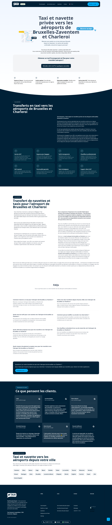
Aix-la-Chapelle (18, 478)
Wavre (43, 470)
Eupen (88, 474)
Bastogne (23, 474)
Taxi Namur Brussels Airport (63, 510)
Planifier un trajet (44, 508)
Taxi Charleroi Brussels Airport (63, 505)
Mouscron (81, 470)
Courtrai (81, 474)
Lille (95, 474)
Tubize (57, 470)
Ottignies (58, 474)
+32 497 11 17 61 (77, 510)
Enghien (74, 474)
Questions (59, 4)
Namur (30, 470)
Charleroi (16, 470)
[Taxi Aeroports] (16, 4)
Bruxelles (38, 474)
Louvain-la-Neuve (48, 474)
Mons (23, 470)
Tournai (74, 470)
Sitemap (42, 516)
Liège (37, 470)
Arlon (31, 474)
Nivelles (50, 470)
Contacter (76, 505)
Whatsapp (76, 508)
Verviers (90, 470)
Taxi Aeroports (43, 505)
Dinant (16, 474)
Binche (66, 474)
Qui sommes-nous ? (51, 4)
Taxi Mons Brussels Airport (62, 508)
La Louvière (66, 470)
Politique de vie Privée (45, 513)
